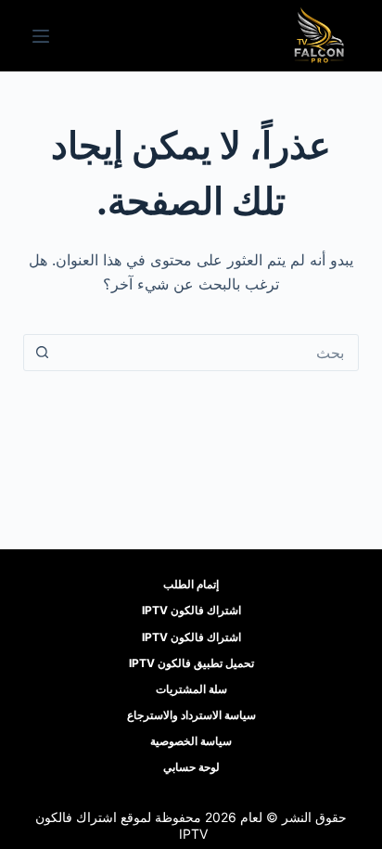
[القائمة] (40, 36)
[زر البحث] (42, 352)
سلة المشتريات (191, 689)
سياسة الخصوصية (191, 741)
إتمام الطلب (191, 584)
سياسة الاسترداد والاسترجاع (191, 715)
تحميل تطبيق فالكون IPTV (191, 663)
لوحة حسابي (191, 767)
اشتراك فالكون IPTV (191, 610)
